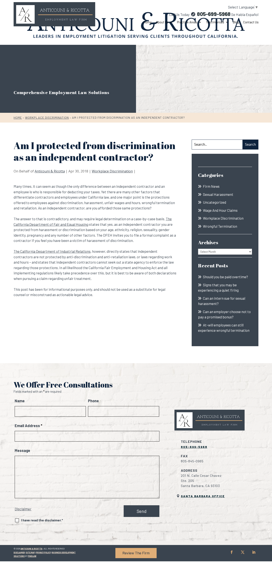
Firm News (211, 186)
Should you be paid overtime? (225, 277)
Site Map (30, 552)
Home (147, 22)
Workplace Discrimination (112, 171)
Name (20, 400)
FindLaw (32, 556)
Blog (236, 22)
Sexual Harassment (218, 194)
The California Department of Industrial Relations (52, 251)
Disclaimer (23, 509)
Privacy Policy (43, 552)
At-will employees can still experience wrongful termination (223, 328)
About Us (162, 22)
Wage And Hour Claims (220, 210)
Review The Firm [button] (136, 553)
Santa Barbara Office (203, 496)
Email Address (28, 425)
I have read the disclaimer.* (42, 520)
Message (22, 450)
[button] (268, 552)
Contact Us (251, 22)
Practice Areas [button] (187, 22)
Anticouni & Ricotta (50, 171)
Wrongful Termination (220, 226)
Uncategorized (214, 202)
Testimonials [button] (215, 22)
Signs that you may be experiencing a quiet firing (218, 287)
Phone (93, 400)
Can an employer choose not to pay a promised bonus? (224, 314)
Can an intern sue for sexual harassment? (221, 301)
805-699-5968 (214, 14)
